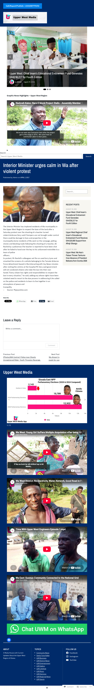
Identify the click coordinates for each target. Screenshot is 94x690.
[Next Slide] (84, 57)
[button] (85, 399)
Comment (51, 345)
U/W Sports (40, 679)
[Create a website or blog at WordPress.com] (47, 688)
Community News (42, 653)
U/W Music (40, 671)
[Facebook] (9, 640)
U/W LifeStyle (41, 669)
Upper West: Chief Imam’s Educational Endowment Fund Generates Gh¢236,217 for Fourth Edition (46, 75)
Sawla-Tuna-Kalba (42, 655)
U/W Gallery (40, 666)
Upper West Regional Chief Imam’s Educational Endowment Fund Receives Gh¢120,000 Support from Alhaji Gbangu (77, 238)
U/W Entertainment (43, 663)
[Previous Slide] (10, 57)
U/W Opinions (41, 674)
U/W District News (43, 661)
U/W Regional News (43, 677)
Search (3, 153)
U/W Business (41, 658)
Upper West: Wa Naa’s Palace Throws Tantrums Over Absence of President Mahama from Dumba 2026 (76, 256)
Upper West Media (17, 372)
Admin (19, 82)
